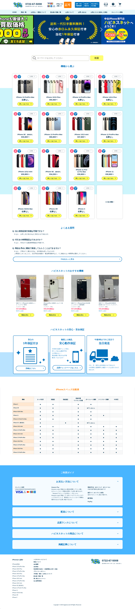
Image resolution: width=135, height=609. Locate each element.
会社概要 (36, 564)
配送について (67, 511)
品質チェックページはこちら (67, 368)
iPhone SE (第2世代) (17, 585)
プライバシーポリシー (40, 571)
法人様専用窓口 (38, 581)
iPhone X (14, 597)
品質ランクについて (67, 522)
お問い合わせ (82, 12)
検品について (37, 562)
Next (101, 29)
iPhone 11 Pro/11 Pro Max (19, 588)
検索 (96, 58)
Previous (33, 29)
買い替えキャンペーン (40, 578)
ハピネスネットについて (40, 559)
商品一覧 (23, 12)
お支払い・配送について (38, 12)
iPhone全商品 (16, 564)
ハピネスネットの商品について (67, 533)
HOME (14, 12)
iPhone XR (15, 595)
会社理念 (36, 566)
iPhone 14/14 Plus (17, 573)
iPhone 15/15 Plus (17, 569)
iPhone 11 (15, 590)
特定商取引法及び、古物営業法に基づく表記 (45, 569)
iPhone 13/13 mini (17, 578)
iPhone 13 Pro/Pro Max (18, 576)
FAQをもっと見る (67, 259)
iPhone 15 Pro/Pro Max (18, 566)
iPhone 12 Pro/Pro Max (18, 580)
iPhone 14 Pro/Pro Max (18, 571)
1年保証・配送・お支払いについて (43, 573)
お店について (69, 12)
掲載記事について (67, 544)
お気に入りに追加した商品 (99, 12)
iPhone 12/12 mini (17, 583)
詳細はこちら (31, 368)
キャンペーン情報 (117, 12)
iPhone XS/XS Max (17, 592)
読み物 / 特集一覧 (55, 12)
